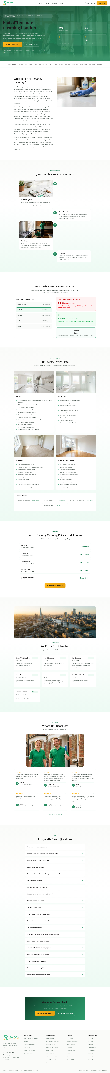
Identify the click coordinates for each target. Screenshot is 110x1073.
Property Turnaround (52, 1047)
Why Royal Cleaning (72, 1041)
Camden (91, 1038)
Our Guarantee (28, 1053)
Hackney (91, 1041)
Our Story (70, 1038)
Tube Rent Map (50, 1053)
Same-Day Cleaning (29, 1050)
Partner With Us (71, 1060)
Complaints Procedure (26, 1070)
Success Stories (71, 1050)
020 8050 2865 (91, 3)
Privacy (4, 1070)
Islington (91, 1044)
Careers (69, 1053)
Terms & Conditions (13, 1070)
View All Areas (92, 1060)
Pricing (47, 3)
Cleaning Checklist (29, 1044)
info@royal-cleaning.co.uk (12, 1055)
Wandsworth (92, 1047)
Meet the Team (71, 1044)
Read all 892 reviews (54, 814)
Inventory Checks (51, 1044)
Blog (61, 3)
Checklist (54, 3)
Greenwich (92, 1050)
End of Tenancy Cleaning (31, 1038)
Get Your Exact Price (54, 585)
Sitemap (35, 1070)
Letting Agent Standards (52, 1041)
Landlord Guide (50, 1038)
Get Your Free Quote (11, 44)
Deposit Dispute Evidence (53, 1060)
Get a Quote (102, 3)
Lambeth (91, 1053)
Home (40, 3)
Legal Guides (49, 1050)
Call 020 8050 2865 (66, 1013)
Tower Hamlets (93, 1056)
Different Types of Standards (54, 1056)
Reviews (69, 1047)
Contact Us (70, 1056)
